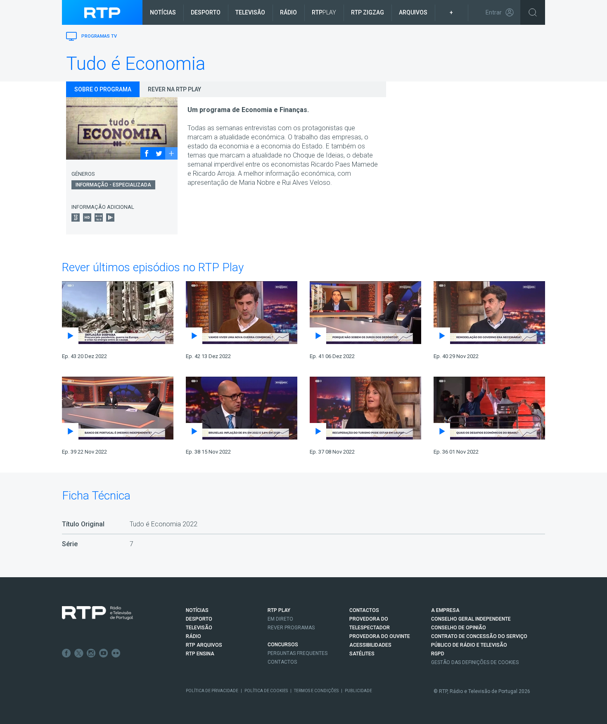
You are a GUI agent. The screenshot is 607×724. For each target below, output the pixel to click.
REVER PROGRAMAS (291, 628)
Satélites (362, 654)
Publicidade (358, 690)
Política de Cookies (266, 690)
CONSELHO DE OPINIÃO (458, 628)
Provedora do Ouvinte (379, 636)
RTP (324, 12)
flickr (116, 653)
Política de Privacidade (212, 690)
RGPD (437, 654)
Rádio (288, 12)
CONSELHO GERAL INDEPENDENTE (471, 619)
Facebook (66, 653)
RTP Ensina (200, 654)
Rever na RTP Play (174, 89)
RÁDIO (193, 636)
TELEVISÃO (199, 628)
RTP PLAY (279, 610)
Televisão (250, 12)
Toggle (532, 12)
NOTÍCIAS (197, 610)
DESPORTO (199, 619)
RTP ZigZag (367, 12)
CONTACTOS (364, 610)
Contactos (282, 662)
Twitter (78, 653)
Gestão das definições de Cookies (475, 662)
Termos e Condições (316, 690)
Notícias (163, 12)
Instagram (91, 653)
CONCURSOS (283, 645)
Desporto (206, 12)
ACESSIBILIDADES (370, 645)
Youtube (103, 653)
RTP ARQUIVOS (204, 645)
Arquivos (413, 12)
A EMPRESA (445, 610)
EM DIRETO (280, 619)
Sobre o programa (102, 89)
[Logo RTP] (97, 613)
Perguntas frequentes (297, 653)
